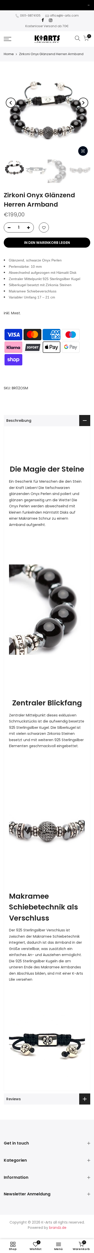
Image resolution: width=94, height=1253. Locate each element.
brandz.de (57, 1227)
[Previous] (11, 103)
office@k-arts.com (64, 15)
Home (9, 54)
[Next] (83, 103)
